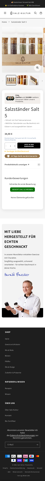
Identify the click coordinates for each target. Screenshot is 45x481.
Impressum (30, 468)
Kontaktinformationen (32, 472)
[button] (5, 13)
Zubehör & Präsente (13, 372)
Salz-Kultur (21, 465)
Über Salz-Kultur (11, 410)
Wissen (8, 394)
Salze (7, 339)
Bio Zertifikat (10, 421)
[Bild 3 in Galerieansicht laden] (34, 80)
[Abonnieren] (37, 445)
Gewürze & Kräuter (12, 344)
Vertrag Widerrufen (23, 476)
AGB (9, 472)
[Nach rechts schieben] (42, 81)
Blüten (7, 356)
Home (4, 22)
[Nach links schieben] (3, 81)
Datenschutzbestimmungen (22, 435)
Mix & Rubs (9, 350)
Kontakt (8, 415)
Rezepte (8, 388)
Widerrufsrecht (18, 472)
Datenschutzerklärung (17, 468)
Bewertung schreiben (22, 189)
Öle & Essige (10, 367)
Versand (39, 468)
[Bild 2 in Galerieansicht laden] (22, 80)
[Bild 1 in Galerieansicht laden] (11, 80)
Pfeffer (7, 361)
